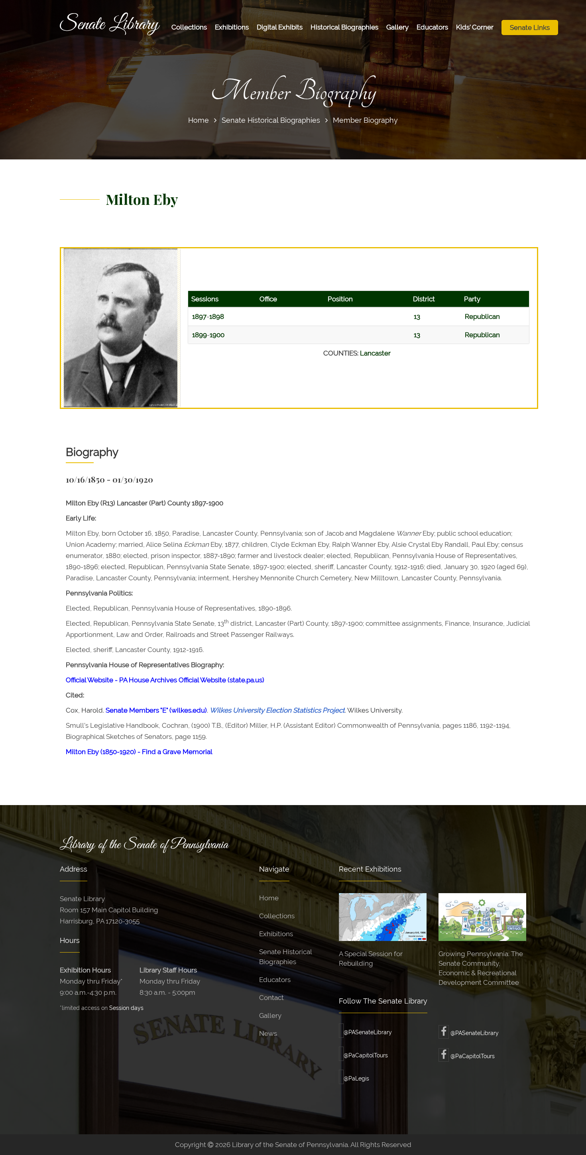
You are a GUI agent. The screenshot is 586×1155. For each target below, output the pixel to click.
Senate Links (530, 27)
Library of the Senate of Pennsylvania (144, 845)
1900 (217, 335)
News (268, 1033)
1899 (199, 335)
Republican (482, 316)
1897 (199, 316)
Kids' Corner (475, 27)
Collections (189, 27)
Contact (271, 998)
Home (198, 120)
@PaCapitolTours (366, 1055)
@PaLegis (356, 1078)
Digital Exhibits (280, 27)
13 (417, 316)
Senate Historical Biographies (271, 120)
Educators (432, 27)
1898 (216, 316)
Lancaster (375, 353)
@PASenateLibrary (368, 1032)
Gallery (397, 27)
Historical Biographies (344, 27)
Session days (126, 1007)
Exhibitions (232, 27)
